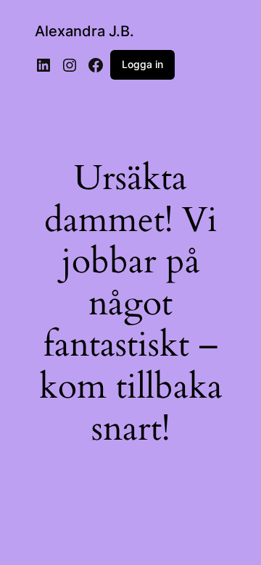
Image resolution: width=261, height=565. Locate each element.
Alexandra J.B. (84, 31)
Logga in (142, 64)
